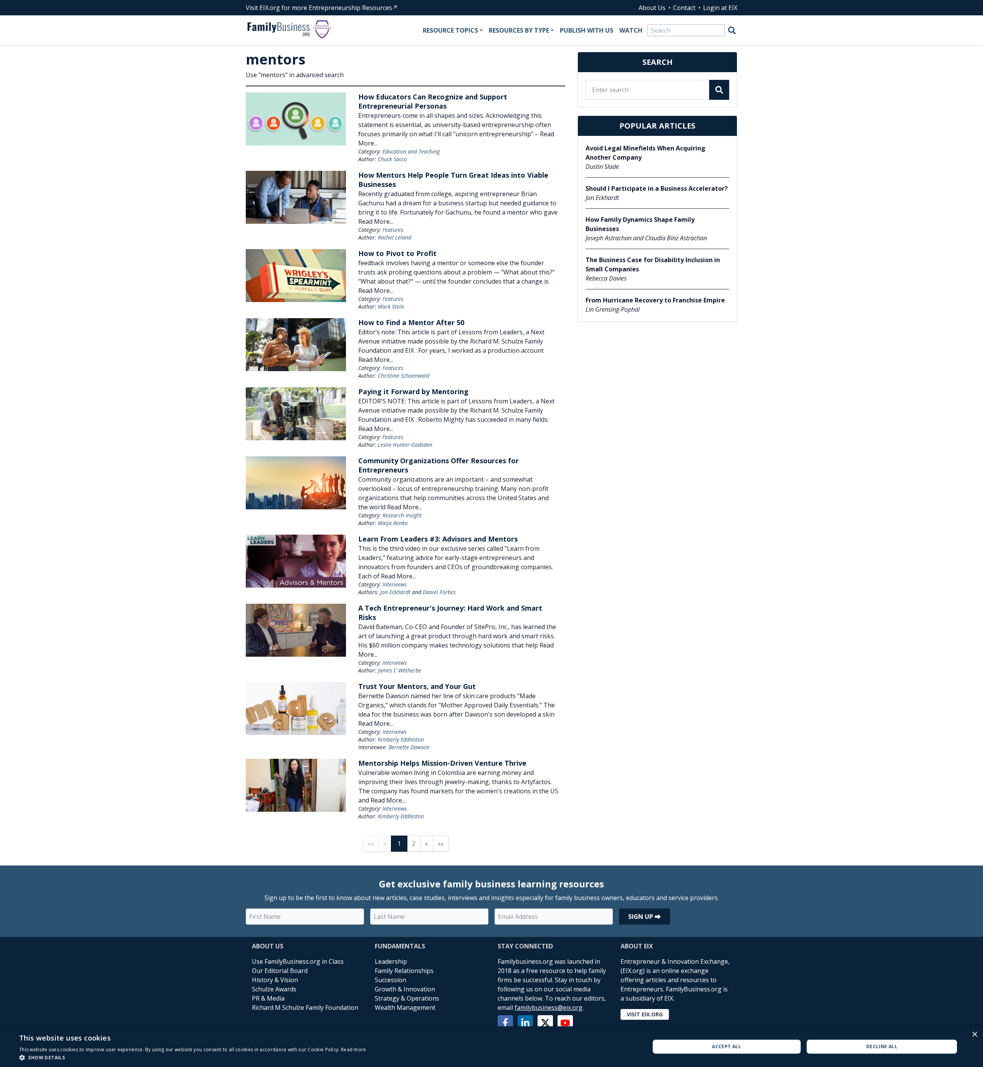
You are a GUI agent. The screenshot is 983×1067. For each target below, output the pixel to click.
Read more (353, 1049)
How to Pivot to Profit (397, 253)
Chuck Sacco (392, 159)
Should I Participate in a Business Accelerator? (657, 188)
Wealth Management (405, 1007)
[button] (192, 1057)
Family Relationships (404, 970)
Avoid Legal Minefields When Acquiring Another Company (645, 153)
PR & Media (268, 998)
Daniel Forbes (439, 592)
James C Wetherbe (399, 670)
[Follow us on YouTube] (565, 1023)
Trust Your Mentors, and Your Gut (417, 686)
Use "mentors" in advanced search (295, 75)
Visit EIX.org (645, 1014)
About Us (652, 7)
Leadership (391, 961)
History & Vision (275, 980)
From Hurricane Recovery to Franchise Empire (655, 300)
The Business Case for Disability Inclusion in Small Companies (653, 264)
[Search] (731, 30)
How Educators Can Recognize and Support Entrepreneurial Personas (432, 101)
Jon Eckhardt (395, 592)
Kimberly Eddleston (401, 739)
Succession (390, 980)
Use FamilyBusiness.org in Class (298, 961)
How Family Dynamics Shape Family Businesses (640, 224)
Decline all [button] (881, 1046)
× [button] (974, 1034)
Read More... (375, 221)
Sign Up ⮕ (644, 916)
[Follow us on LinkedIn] (525, 1023)
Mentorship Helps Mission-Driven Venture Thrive (442, 763)
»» (441, 843)
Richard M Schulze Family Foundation (305, 1007)
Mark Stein (391, 306)
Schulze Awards (274, 989)
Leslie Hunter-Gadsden (405, 444)
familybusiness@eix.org (549, 1007)
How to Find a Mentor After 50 (411, 322)
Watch (630, 30)
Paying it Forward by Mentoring (413, 391)
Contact (684, 7)
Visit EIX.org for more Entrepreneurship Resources (319, 7)
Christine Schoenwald (403, 375)
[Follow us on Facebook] (505, 1023)
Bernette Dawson (409, 747)
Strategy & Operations (407, 998)
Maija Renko (393, 523)
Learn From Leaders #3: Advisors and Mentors (438, 538)
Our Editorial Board (280, 970)
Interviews (394, 584)
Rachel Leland (394, 237)
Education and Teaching (411, 151)
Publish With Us (586, 30)
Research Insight (402, 515)
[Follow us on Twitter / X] (545, 1023)
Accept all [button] (726, 1046)
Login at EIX (720, 7)
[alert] (491, 1046)
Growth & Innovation (405, 989)
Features (392, 229)
